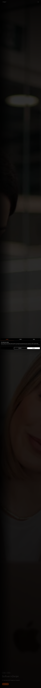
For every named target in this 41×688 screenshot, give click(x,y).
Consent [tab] (7, 339)
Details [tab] (21, 339)
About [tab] (34, 339)
